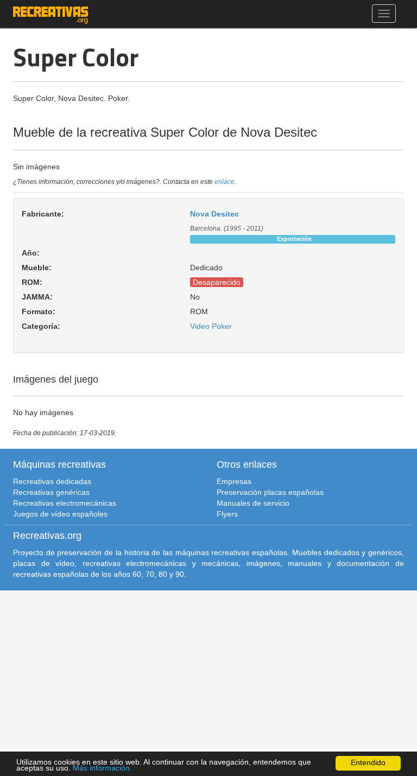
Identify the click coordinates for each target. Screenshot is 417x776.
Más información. (102, 768)
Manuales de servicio (253, 503)
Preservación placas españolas (270, 492)
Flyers (227, 514)
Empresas (234, 481)
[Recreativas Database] (51, 13)
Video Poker (211, 326)
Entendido (368, 763)
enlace (224, 182)
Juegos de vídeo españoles (60, 514)
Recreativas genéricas (51, 492)
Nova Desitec (214, 213)
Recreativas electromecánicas (64, 503)
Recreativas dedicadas (52, 481)
